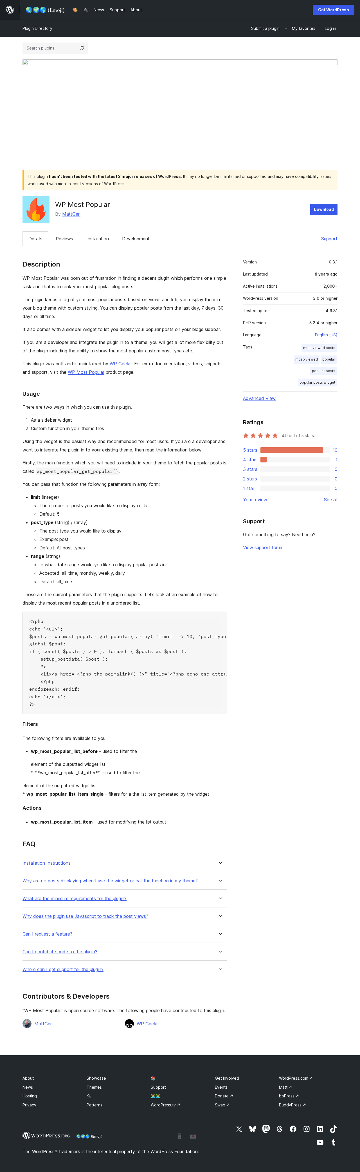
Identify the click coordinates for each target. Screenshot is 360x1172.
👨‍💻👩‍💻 (155, 1095)
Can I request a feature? (47, 934)
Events (221, 1087)
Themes (94, 1087)
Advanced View (259, 398)
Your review (255, 499)
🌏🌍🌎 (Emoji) (89, 1136)
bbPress (289, 1095)
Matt (285, 1087)
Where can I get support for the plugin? (63, 969)
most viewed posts (319, 348)
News (27, 1087)
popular (328, 359)
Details (35, 238)
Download (324, 209)
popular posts (323, 371)
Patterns (94, 1104)
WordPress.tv (166, 1104)
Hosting (29, 1095)
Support (329, 238)
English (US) (326, 334)
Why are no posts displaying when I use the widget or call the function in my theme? (110, 881)
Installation (97, 238)
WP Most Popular (86, 372)
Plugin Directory (37, 28)
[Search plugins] (82, 48)
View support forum (263, 547)
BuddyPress (292, 1104)
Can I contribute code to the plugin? (59, 951)
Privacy (29, 1104)
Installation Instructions (46, 863)
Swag (222, 1104)
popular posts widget (317, 382)
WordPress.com (296, 1078)
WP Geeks (121, 363)
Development (136, 238)
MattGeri (71, 214)
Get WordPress (333, 9)
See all (331, 499)
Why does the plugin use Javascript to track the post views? (85, 916)
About (28, 1078)
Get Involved (227, 1078)
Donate (224, 1095)
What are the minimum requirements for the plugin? (74, 898)
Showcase (96, 1078)
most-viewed (306, 359)
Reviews (64, 238)
